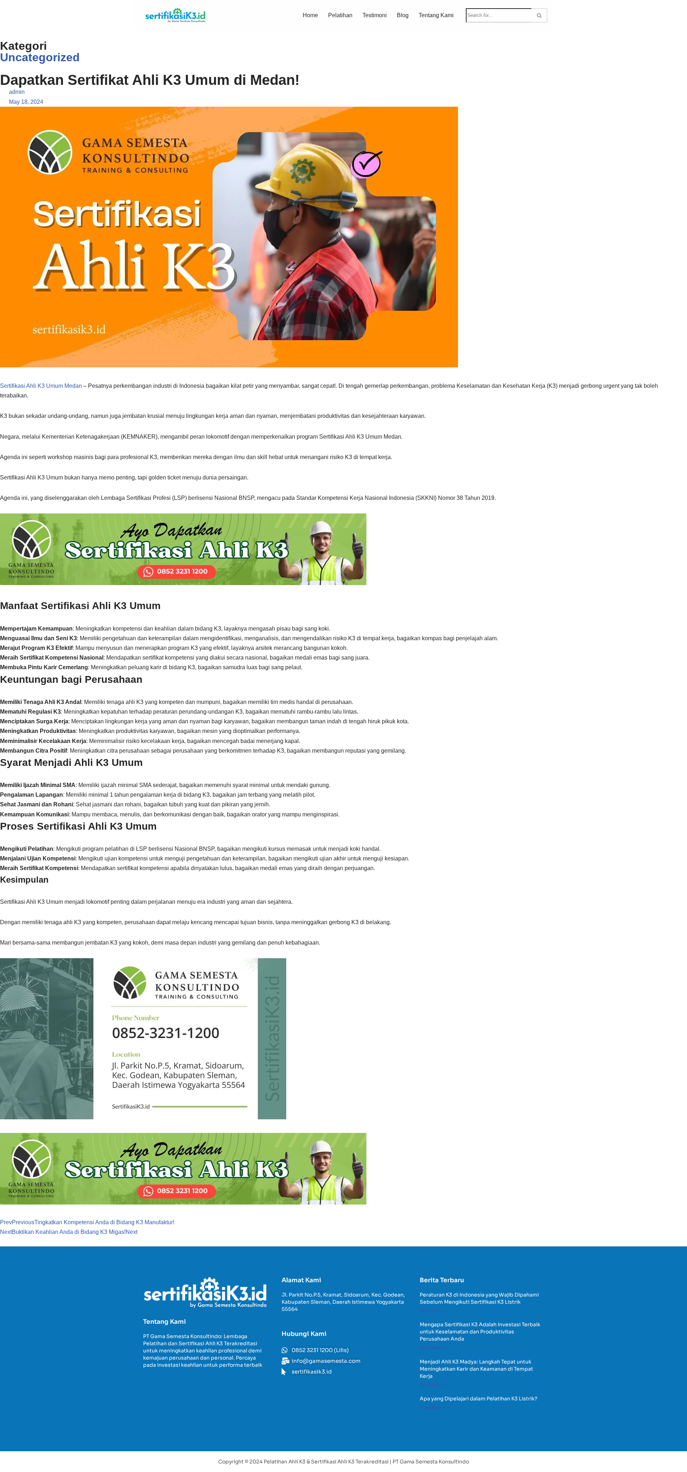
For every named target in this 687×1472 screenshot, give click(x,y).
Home (310, 15)
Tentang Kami (436, 15)
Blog (403, 15)
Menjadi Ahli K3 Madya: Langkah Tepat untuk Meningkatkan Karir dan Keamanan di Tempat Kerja (476, 1368)
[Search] (539, 15)
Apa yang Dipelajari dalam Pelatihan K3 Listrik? (478, 1398)
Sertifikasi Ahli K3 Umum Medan (41, 386)
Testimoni (374, 15)
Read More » (432, 1310)
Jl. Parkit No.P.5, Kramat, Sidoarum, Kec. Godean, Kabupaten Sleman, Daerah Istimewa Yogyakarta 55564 (343, 1302)
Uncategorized (40, 57)
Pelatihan (340, 15)
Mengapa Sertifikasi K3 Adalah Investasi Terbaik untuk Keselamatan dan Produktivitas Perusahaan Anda (480, 1331)
